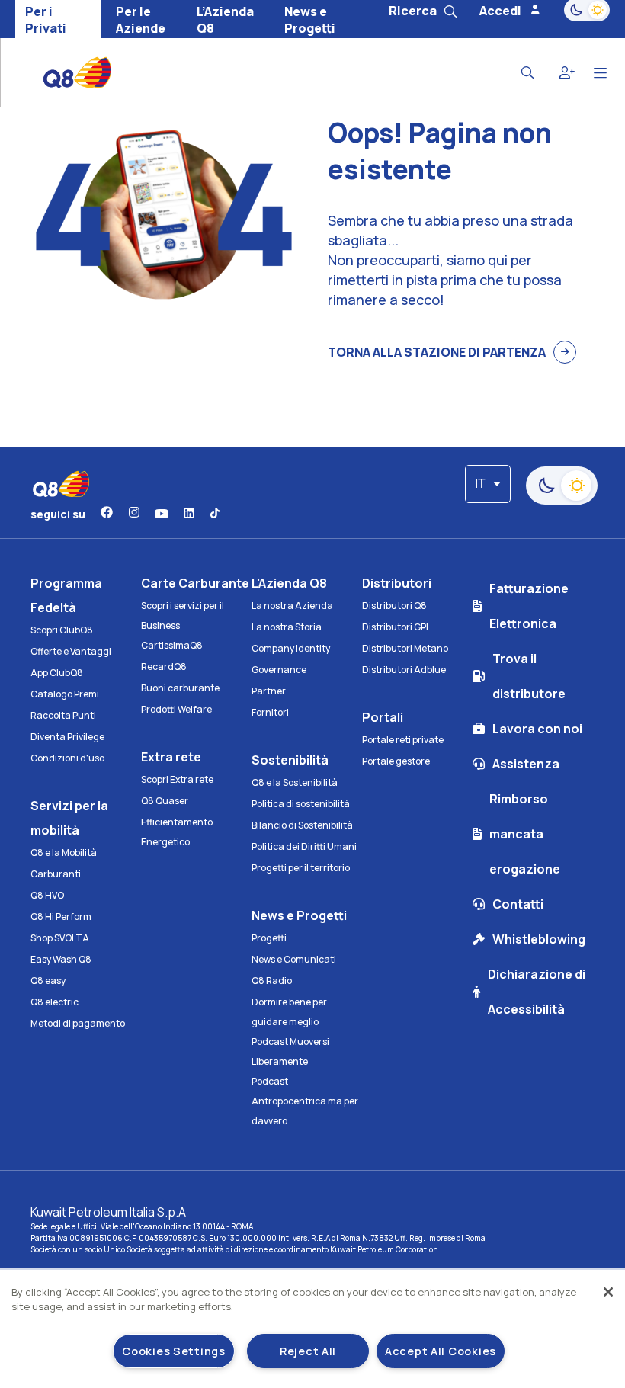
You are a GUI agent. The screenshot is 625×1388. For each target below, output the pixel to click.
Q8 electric (54, 1001)
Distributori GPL (396, 626)
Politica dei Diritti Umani (304, 846)
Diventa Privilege (67, 736)
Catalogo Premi (64, 694)
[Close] (608, 1292)
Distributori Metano (405, 648)
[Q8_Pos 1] (66, 72)
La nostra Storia (287, 626)
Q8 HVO (47, 895)
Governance (279, 669)
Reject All (308, 1351)
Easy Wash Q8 (60, 959)
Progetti (269, 937)
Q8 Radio (272, 980)
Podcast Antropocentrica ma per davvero (305, 1101)
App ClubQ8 (56, 672)
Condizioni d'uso (67, 758)
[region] (312, 1329)
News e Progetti (309, 20)
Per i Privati (45, 20)
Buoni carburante (180, 687)
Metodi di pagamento (77, 1023)
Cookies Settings (174, 1351)
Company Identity (291, 648)
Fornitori (270, 712)
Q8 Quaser (164, 800)
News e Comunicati (294, 959)
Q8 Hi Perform (60, 916)
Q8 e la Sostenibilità (295, 782)
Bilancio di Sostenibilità (302, 825)
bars (600, 73)
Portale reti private (403, 739)
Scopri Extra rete (177, 779)
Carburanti (55, 873)
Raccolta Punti (63, 715)
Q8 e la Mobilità (63, 852)
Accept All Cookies (440, 1351)
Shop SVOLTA (59, 937)
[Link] (107, 513)
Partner (269, 690)
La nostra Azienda (292, 605)
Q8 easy (48, 980)
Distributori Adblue (404, 669)
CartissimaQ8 (172, 645)
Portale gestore (396, 761)
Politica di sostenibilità (301, 803)
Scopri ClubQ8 (61, 629)
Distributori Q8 (394, 605)
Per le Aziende (140, 20)
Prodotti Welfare (176, 709)
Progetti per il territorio (301, 867)
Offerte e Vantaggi (70, 651)
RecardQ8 (164, 666)
